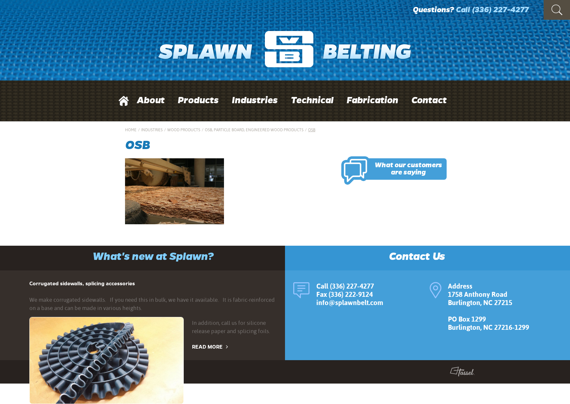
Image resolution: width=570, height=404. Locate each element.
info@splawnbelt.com (349, 302)
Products (198, 100)
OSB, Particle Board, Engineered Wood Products (254, 130)
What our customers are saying (408, 169)
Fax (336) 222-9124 (344, 294)
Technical (312, 100)
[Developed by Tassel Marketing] (462, 373)
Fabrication (372, 100)
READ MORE (207, 347)
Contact (429, 100)
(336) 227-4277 (500, 10)
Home (131, 130)
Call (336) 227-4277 (345, 286)
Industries (255, 100)
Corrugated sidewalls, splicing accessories (82, 283)
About (151, 100)
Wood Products (183, 130)
